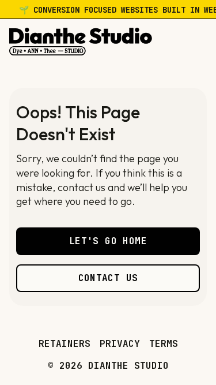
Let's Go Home (108, 241)
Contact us (108, 278)
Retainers (64, 344)
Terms (163, 344)
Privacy (120, 344)
